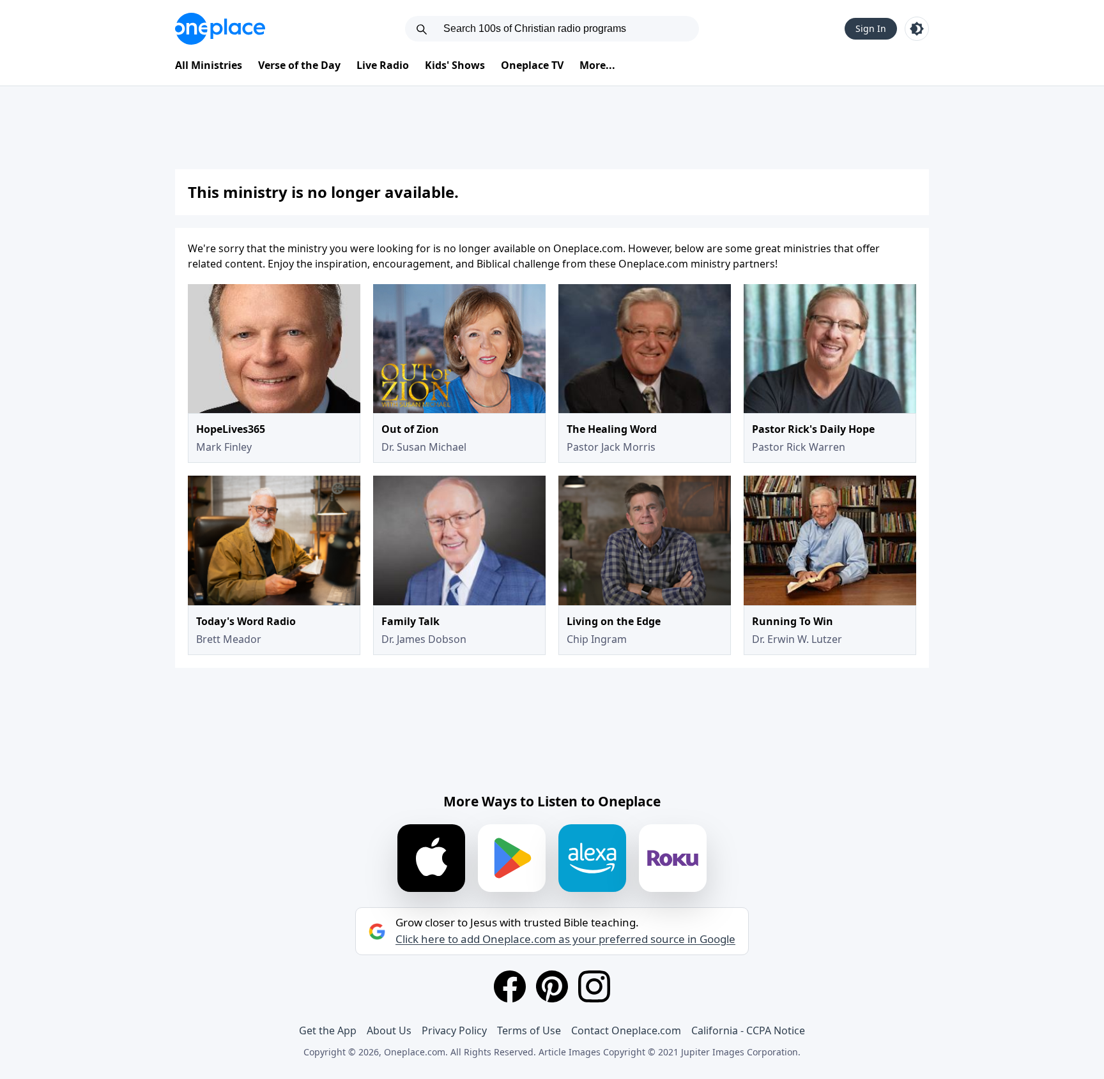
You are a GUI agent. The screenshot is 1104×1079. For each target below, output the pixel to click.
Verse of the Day (299, 65)
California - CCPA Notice (748, 1030)
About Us (389, 1030)
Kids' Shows (455, 65)
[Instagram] (594, 986)
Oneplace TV (532, 65)
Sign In (870, 28)
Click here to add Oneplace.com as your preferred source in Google (565, 939)
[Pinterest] (552, 986)
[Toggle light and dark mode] (917, 29)
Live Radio (382, 65)
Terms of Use (529, 1030)
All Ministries (208, 65)
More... (597, 65)
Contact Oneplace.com (626, 1030)
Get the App (327, 1030)
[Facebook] (510, 986)
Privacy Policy (454, 1030)
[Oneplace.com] (220, 29)
